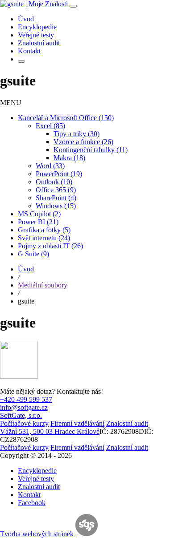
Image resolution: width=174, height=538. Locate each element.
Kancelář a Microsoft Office (66, 117)
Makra (69, 158)
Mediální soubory (42, 285)
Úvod (26, 269)
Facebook (32, 502)
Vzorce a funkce (83, 142)
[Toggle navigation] (73, 6)
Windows (56, 206)
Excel (50, 125)
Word (50, 166)
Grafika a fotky (44, 230)
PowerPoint (59, 174)
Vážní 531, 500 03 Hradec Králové (49, 431)
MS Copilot (39, 214)
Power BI (38, 222)
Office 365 (56, 190)
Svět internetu (44, 238)
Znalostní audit (39, 486)
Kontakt (29, 494)
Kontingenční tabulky (91, 150)
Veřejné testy (36, 478)
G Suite (33, 254)
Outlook (54, 182)
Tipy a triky (76, 134)
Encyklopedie (37, 470)
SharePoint (56, 198)
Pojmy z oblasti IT (50, 246)
